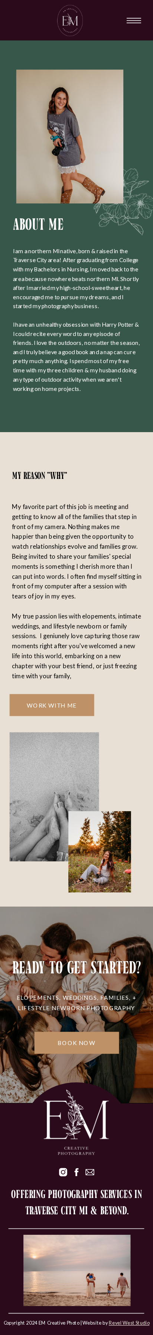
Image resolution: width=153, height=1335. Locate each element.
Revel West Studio (129, 1322)
